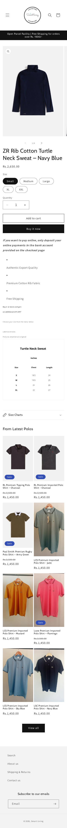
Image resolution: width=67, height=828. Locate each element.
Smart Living (37, 821)
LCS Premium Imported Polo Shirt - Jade (46, 561)
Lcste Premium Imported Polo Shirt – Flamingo (47, 632)
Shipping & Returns (19, 772)
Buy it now (33, 229)
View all (33, 728)
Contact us (13, 780)
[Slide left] (25, 143)
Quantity (7, 197)
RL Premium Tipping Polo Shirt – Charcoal (16, 486)
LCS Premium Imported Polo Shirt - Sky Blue (15, 707)
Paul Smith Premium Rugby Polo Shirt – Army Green (17, 553)
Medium (28, 181)
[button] (7, 15)
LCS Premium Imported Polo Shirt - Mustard (15, 632)
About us (12, 763)
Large (46, 181)
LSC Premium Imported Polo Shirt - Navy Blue (46, 707)
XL (8, 189)
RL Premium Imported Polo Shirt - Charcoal (48, 486)
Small (10, 181)
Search (11, 755)
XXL (21, 189)
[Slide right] (42, 143)
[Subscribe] (55, 804)
